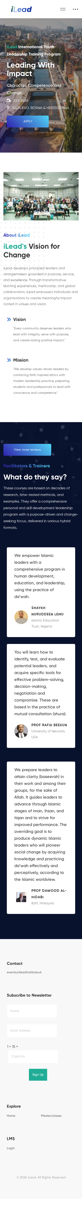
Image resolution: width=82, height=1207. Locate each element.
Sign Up (38, 1074)
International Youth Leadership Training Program (34, 50)
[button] (28, 121)
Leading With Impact (31, 70)
